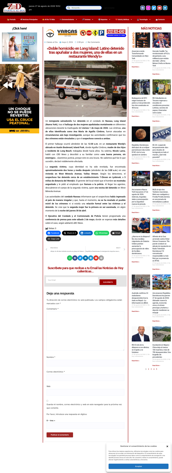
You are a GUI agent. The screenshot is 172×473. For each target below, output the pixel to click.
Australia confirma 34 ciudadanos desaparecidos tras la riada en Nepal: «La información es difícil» (140, 298)
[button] (167, 446)
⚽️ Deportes (102, 19)
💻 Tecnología (142, 19)
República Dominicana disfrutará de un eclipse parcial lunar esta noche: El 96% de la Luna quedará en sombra (141, 150)
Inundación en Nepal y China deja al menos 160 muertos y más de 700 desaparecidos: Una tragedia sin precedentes (161, 351)
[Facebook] (142, 8)
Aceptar (138, 466)
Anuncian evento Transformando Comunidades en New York (140, 55)
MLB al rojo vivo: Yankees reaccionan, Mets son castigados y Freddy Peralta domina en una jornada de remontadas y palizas (161, 195)
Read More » (136, 67)
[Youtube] (159, 8)
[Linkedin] (165, 8)
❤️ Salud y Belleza (122, 19)
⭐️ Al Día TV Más (48, 19)
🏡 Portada (11, 19)
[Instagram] (148, 8)
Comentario (53, 309)
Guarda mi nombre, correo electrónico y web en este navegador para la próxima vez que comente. (84, 406)
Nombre (51, 357)
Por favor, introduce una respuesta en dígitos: (67, 414)
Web (48, 386)
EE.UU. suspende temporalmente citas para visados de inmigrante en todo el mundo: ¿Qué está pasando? (160, 151)
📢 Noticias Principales (29, 19)
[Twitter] (154, 8)
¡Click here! (19, 28)
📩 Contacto (160, 19)
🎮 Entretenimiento (67, 19)
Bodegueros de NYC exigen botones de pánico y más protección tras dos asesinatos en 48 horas (141, 103)
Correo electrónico (56, 372)
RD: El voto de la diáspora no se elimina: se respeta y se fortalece (140, 348)
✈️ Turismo (86, 19)
